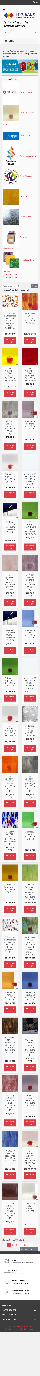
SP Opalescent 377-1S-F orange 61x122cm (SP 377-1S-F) (10, 783)
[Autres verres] (11, 217)
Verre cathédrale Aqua (12, 277)
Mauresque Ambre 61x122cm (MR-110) (10, 996)
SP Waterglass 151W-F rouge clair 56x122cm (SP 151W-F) (30, 374)
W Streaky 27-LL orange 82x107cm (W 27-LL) (30, 318)
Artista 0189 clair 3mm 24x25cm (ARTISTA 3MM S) (30, 683)
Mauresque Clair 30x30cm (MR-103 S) (30, 1207)
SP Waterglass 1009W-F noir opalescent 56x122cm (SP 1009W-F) (30, 1046)
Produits (6, 1305)
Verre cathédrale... (10, 274)
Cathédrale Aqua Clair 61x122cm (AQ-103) (10, 478)
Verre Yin (23, 196)
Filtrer (34, 286)
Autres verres (25, 217)
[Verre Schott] (11, 135)
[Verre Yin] (11, 196)
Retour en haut (29, 1249)
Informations (9, 1319)
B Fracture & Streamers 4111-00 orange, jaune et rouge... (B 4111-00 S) (10, 322)
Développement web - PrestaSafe (19, 1329)
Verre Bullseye (26, 92)
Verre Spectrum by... (28, 156)
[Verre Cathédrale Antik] (11, 112)
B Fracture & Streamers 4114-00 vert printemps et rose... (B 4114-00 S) (10, 944)
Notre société (9, 1310)
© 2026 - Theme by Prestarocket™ (19, 1326)
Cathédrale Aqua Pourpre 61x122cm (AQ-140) (30, 1100)
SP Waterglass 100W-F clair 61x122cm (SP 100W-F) (10, 731)
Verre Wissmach (26, 176)
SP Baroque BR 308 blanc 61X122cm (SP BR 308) (30, 731)
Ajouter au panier (10, 340)
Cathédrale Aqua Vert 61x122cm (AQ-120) (10, 682)
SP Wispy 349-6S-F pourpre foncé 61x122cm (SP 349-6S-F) (10, 1211)
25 (25, 1245)
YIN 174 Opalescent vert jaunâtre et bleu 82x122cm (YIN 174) (30, 892)
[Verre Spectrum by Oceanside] (11, 156)
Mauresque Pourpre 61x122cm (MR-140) (30, 425)
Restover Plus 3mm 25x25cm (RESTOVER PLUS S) (10, 635)
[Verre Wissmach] (11, 176)
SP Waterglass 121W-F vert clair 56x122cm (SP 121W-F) (30, 528)
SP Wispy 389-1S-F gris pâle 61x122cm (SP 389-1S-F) (10, 427)
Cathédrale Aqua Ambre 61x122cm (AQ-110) (10, 888)
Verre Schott (25, 135)
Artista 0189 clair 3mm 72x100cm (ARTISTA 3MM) (30, 479)
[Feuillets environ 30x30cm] (11, 260)
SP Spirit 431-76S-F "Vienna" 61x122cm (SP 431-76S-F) (10, 837)
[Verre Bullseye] (11, 92)
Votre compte (9, 1315)
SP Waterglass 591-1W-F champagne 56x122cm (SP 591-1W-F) (30, 1158)
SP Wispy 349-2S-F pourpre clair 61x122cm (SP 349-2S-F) (10, 1102)
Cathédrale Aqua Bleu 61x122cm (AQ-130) (30, 996)
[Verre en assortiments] (11, 237)
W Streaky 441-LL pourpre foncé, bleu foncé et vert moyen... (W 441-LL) (30, 946)
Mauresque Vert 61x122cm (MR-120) (30, 835)
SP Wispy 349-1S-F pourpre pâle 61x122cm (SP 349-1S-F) (30, 582)
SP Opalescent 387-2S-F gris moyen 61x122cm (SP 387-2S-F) (30, 783)
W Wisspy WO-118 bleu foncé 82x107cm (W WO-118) (10, 1155)
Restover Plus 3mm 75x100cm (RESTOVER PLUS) (10, 527)
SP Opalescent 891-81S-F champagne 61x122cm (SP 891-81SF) (10, 582)
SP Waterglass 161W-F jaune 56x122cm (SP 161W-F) (10, 374)
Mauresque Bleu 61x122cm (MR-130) (30, 634)
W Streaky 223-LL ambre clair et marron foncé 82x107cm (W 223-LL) (10, 1045)
